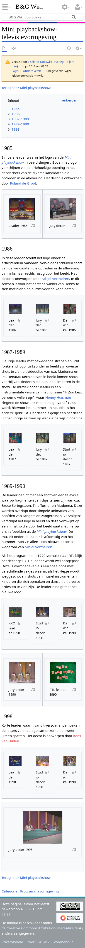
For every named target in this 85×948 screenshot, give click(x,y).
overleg (59, 62)
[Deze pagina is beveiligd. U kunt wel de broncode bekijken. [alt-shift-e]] (60, 48)
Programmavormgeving (39, 891)
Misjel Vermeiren (55, 278)
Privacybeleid (12, 942)
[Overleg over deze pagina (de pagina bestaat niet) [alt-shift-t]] (14, 48)
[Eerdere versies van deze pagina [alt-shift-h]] (69, 48)
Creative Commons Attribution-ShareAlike (40, 928)
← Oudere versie (30, 71)
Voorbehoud (63, 942)
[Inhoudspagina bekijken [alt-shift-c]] (4, 48)
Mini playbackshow (52, 531)
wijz (15, 71)
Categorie (9, 891)
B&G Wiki (29, 6)
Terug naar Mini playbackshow (26, 87)
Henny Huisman (58, 397)
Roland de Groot (23, 183)
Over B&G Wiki (38, 942)
